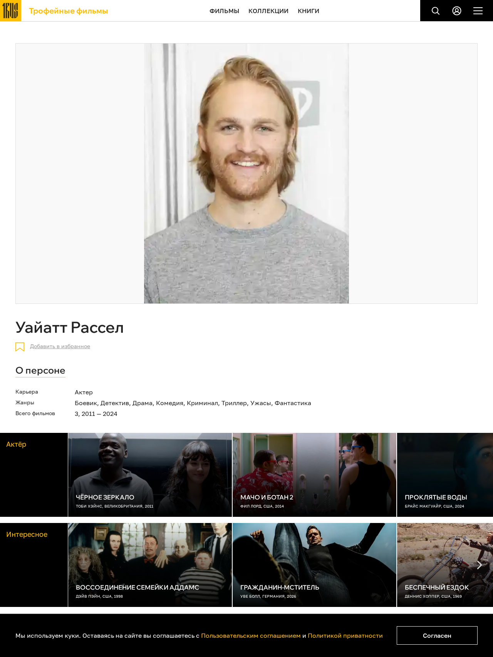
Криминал (202, 403)
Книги (308, 11)
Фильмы (224, 11)
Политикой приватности (345, 635)
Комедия (169, 403)
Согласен (437, 635)
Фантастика (293, 403)
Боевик (86, 403)
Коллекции (268, 11)
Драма (142, 403)
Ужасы (260, 403)
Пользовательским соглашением (251, 635)
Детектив (115, 403)
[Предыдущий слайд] (479, 565)
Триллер (234, 403)
